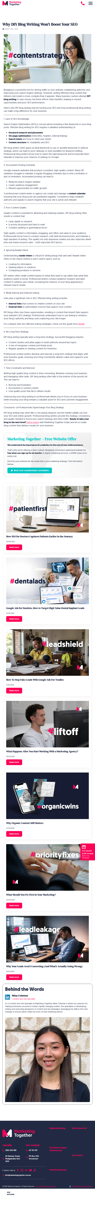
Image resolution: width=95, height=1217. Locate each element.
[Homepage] (11, 3)
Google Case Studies (80, 1140)
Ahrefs (81, 323)
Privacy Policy (40, 1186)
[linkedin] (26, 1170)
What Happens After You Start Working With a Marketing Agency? (42, 751)
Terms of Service (50, 1186)
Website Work (77, 1136)
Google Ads (54, 1132)
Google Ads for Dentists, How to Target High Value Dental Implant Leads (45, 608)
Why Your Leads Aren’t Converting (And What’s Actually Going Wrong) (44, 966)
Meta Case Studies (79, 1144)
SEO (51, 1154)
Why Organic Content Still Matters (24, 823)
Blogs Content (55, 1158)
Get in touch (32, 422)
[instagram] (22, 1170)
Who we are (76, 1132)
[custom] (34, 1170)
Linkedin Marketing (56, 1140)
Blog (73, 1167)
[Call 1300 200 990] (83, 3)
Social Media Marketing (58, 1136)
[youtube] (30, 1170)
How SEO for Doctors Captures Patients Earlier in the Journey (39, 536)
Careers (75, 1163)
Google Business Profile (58, 1162)
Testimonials (76, 1148)
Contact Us (76, 1159)
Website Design (55, 1174)
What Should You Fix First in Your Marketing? (31, 894)
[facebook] (17, 1170)
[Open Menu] (91, 3)
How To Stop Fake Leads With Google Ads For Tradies (35, 679)
